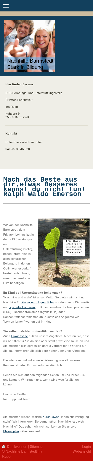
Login (86, 446)
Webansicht (82, 451)
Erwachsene (19, 336)
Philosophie (11, 431)
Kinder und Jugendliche (37, 302)
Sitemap (36, 446)
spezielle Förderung (23, 307)
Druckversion (17, 446)
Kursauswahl (51, 416)
